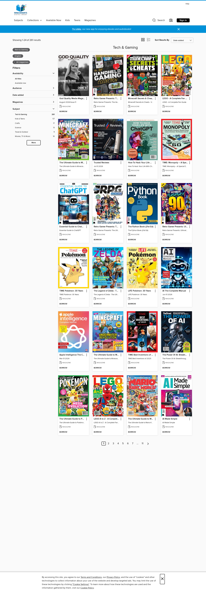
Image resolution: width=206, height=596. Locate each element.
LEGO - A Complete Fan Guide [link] (175, 98)
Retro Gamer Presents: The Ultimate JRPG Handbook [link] (106, 226)
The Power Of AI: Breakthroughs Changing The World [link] (175, 355)
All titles (18, 79)
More (34, 143)
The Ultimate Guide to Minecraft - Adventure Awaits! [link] (72, 162)
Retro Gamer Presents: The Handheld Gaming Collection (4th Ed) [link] (106, 98)
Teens (77, 20)
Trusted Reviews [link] (101, 162)
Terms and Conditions (91, 577)
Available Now (53, 20)
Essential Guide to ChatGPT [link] (72, 226)
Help (187, 4)
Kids (67, 20)
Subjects (18, 20)
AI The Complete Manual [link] (174, 291)
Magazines (90, 20)
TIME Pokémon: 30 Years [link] (71, 291)
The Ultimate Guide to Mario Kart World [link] (141, 419)
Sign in (183, 20)
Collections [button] (33, 20)
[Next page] (148, 443)
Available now (20, 83)
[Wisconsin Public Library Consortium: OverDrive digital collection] (20, 9)
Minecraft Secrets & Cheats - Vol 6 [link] (141, 98)
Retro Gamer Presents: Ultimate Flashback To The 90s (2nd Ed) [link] (175, 226)
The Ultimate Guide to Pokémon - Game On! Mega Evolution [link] (72, 419)
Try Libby (76, 29)
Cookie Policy (87, 587)
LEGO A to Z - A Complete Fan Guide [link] (106, 419)
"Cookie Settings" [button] (80, 584)
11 (142, 443)
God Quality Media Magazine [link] (72, 98)
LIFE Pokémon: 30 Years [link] (139, 291)
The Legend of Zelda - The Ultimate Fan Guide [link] (106, 291)
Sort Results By (162, 40)
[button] (158, 21)
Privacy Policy (113, 577)
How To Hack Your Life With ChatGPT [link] (141, 162)
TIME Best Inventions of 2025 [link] (141, 355)
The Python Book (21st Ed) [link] (140, 226)
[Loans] (171, 21)
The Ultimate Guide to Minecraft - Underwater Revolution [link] (106, 355)
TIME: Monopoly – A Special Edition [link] (175, 162)
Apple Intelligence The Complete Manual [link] (72, 355)
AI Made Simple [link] (169, 419)
